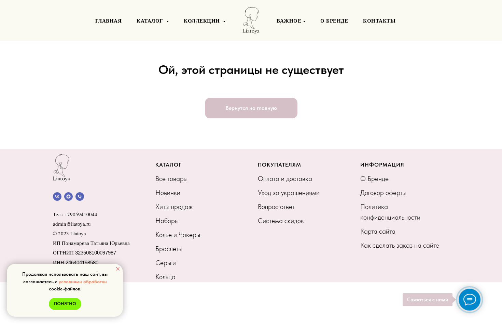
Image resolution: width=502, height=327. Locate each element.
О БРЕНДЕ (334, 20)
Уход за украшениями (289, 192)
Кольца (165, 277)
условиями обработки (83, 281)
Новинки (167, 192)
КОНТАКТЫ (379, 20)
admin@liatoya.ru (72, 223)
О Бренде (374, 178)
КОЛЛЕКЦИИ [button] (202, 20)
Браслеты (168, 249)
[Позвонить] (79, 196)
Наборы (167, 221)
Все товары (171, 178)
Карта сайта (377, 231)
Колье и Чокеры (177, 235)
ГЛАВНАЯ (108, 20)
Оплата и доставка (285, 178)
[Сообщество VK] (57, 196)
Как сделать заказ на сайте (399, 245)
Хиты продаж (174, 206)
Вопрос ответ (276, 206)
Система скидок (281, 221)
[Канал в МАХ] (68, 196)
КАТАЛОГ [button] (151, 20)
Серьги (165, 263)
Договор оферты (383, 192)
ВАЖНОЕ (289, 20)
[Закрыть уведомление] (117, 268)
